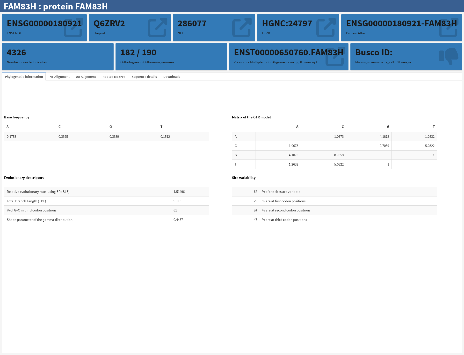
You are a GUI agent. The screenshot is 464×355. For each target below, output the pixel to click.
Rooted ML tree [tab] (113, 76)
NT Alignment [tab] (60, 76)
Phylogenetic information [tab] (24, 76)
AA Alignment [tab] (86, 76)
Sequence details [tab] (144, 76)
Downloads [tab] (171, 76)
